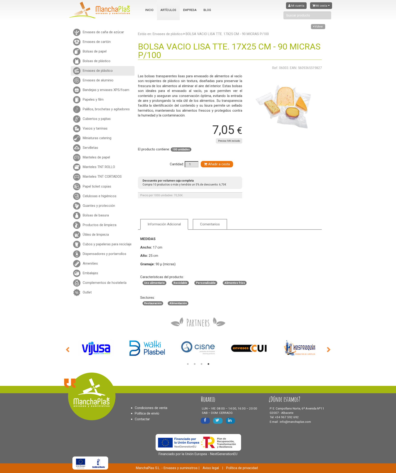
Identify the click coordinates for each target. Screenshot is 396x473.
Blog (207, 10)
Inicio (149, 10)
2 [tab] (194, 364)
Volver (318, 26)
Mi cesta (321, 5)
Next (328, 349)
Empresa (190, 10)
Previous (67, 349)
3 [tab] (201, 364)
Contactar (142, 419)
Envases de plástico (168, 34)
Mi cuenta (297, 5)
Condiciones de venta (151, 408)
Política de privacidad (242, 468)
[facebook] (205, 420)
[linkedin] (230, 420)
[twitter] (218, 420)
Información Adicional (164, 224)
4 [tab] (208, 364)
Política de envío (147, 413)
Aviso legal (211, 468)
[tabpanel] (96, 348)
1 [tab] (187, 364)
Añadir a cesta (218, 164)
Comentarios (210, 224)
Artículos (168, 10)
